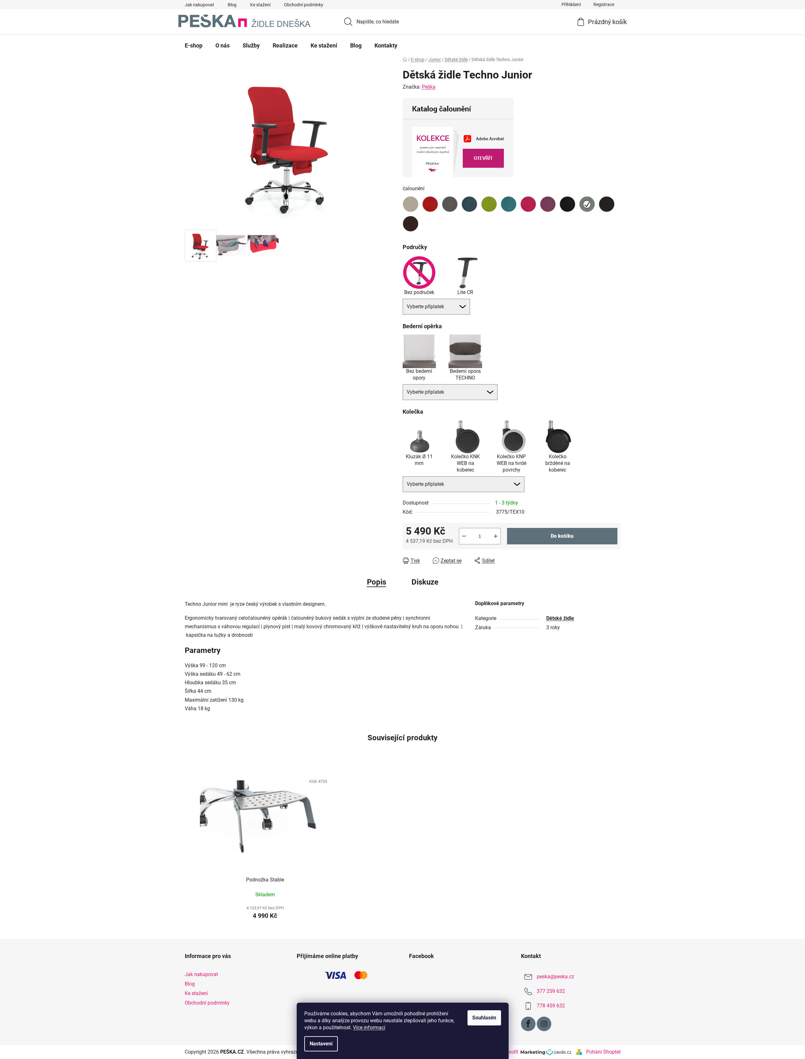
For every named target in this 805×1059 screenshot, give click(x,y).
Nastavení (321, 1044)
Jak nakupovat (199, 4)
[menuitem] (193, 45)
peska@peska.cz (555, 977)
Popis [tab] (376, 582)
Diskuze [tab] (425, 582)
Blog (232, 4)
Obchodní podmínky (303, 4)
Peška (429, 87)
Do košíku (562, 536)
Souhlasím (484, 1018)
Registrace (603, 4)
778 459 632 (551, 1006)
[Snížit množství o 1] (464, 536)
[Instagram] (544, 1024)
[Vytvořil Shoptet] (579, 1052)
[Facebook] (528, 1024)
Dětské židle (560, 618)
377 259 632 (551, 991)
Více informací (369, 1028)
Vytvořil (511, 1052)
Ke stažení (260, 4)
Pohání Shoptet (603, 1052)
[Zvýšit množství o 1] (495, 536)
